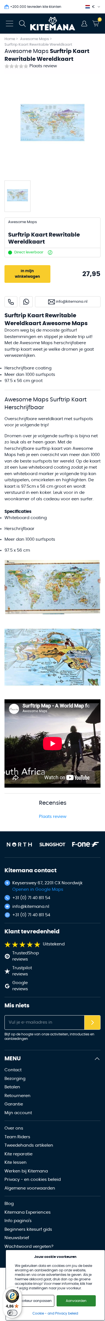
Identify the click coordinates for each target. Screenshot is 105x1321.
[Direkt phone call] (10, 301)
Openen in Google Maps (37, 889)
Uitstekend (54, 944)
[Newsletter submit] (92, 1022)
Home (9, 39)
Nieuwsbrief (16, 1238)
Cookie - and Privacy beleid (55, 1313)
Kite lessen (15, 1162)
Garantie (13, 1104)
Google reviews (20, 986)
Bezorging (14, 1079)
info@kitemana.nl (30, 906)
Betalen (12, 1087)
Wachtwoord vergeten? (28, 1246)
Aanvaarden (76, 1301)
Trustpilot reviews (22, 971)
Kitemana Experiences (27, 1212)
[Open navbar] (9, 23)
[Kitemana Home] (52, 23)
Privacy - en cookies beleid (32, 1179)
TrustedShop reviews (25, 956)
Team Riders (17, 1137)
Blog (9, 1204)
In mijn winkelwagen (27, 274)
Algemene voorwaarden (29, 1188)
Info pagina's (18, 1221)
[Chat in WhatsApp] (26, 301)
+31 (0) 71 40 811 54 (31, 898)
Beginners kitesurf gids (28, 1229)
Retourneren (17, 1096)
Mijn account (18, 1113)
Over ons (13, 1128)
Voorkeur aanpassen (34, 1301)
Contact (13, 1070)
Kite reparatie (18, 1154)
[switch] (12, 1313)
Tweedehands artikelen (28, 1145)
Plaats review (43, 66)
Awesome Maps (35, 39)
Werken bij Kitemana (26, 1171)
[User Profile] (84, 23)
